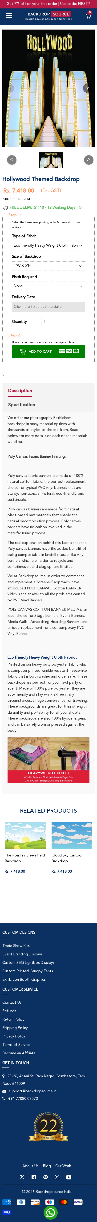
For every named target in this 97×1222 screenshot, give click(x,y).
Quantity (19, 322)
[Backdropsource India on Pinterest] (45, 1177)
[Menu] (11, 16)
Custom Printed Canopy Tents (27, 971)
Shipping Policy (15, 1028)
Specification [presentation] (21, 404)
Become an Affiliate (19, 1053)
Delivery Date (23, 297)
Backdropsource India (54, 1192)
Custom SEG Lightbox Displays (28, 963)
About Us (30, 1166)
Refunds (9, 1011)
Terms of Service (16, 1045)
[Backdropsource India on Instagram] (57, 1177)
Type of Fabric (24, 236)
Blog (47, 1166)
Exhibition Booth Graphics (24, 980)
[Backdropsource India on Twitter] (22, 1177)
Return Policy (13, 1020)
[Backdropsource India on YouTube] (68, 1177)
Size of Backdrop (26, 257)
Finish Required (24, 277)
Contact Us (11, 1003)
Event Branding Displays (22, 954)
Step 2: (14, 335)
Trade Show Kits (16, 946)
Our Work (63, 1166)
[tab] (22, 391)
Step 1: (14, 215)
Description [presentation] (20, 390)
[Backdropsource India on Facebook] (33, 1177)
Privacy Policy (13, 1036)
